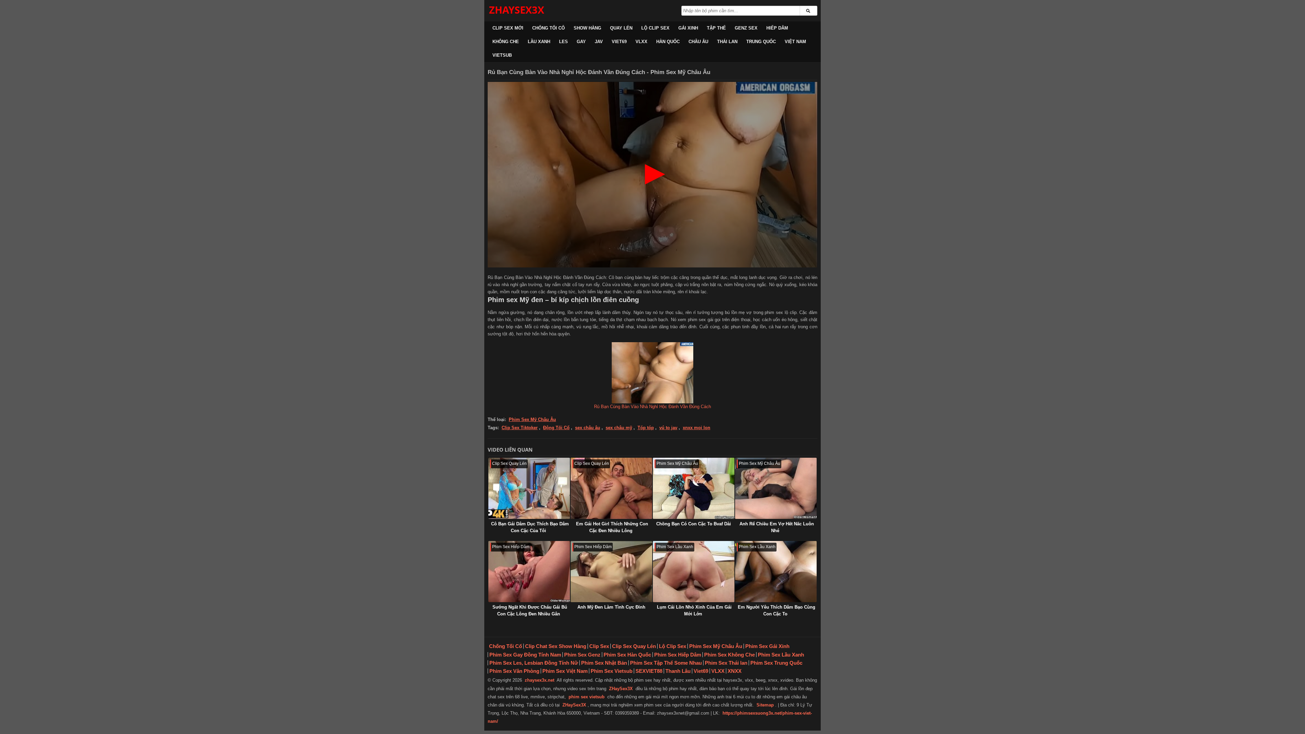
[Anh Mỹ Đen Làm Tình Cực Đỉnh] (611, 571)
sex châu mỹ (619, 427)
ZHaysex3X (516, 9)
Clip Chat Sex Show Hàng (555, 646)
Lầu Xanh (539, 41)
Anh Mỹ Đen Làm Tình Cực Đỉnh (611, 607)
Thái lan (727, 41)
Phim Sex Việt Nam (565, 671)
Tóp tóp (646, 427)
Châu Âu (698, 41)
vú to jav (668, 427)
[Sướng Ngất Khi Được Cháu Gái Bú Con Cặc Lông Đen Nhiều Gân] (529, 571)
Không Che (505, 41)
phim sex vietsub (587, 696)
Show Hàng (587, 28)
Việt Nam (795, 41)
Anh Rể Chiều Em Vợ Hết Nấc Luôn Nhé (777, 527)
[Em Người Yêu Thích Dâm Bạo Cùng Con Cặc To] (776, 571)
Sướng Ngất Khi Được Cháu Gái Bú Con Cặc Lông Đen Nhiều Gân (529, 610)
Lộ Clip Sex (655, 28)
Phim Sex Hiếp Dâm (677, 655)
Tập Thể (716, 28)
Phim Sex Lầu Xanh (781, 655)
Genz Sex (746, 28)
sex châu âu (587, 427)
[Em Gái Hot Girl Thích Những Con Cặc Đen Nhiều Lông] (611, 488)
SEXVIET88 (649, 671)
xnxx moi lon (696, 427)
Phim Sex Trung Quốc (776, 663)
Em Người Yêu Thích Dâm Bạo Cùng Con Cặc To (776, 610)
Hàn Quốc (668, 41)
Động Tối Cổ (556, 427)
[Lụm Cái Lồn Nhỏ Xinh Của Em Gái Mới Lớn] (693, 571)
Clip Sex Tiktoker (520, 427)
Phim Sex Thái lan (726, 663)
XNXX (735, 671)
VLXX (641, 41)
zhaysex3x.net (539, 680)
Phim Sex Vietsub (611, 671)
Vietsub (502, 55)
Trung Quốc (761, 41)
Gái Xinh (688, 28)
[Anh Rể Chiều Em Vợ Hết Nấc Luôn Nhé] (776, 488)
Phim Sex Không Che (729, 655)
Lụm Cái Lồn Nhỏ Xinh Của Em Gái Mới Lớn (694, 610)
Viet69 (619, 41)
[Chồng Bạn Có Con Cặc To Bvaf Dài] (693, 488)
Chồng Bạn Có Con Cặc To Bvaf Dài (693, 523)
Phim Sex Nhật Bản (604, 663)
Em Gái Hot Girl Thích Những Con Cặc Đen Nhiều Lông (612, 527)
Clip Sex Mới (507, 28)
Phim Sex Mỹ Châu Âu (532, 419)
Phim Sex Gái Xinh (767, 646)
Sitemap (765, 704)
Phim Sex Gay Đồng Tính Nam (525, 655)
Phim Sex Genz (582, 655)
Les (563, 41)
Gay (581, 41)
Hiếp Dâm (777, 28)
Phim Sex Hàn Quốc (627, 655)
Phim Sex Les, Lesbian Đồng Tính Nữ (533, 663)
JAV (599, 41)
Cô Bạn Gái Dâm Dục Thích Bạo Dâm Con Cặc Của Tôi (530, 527)
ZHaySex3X (621, 688)
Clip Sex (599, 646)
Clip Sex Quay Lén (634, 646)
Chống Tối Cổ (548, 28)
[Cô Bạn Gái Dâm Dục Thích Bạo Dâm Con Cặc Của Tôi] (529, 488)
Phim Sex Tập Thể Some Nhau (666, 663)
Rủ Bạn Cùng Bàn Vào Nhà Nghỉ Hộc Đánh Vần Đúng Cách (652, 406)
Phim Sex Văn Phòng (514, 671)
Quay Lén (621, 28)
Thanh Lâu (678, 671)
